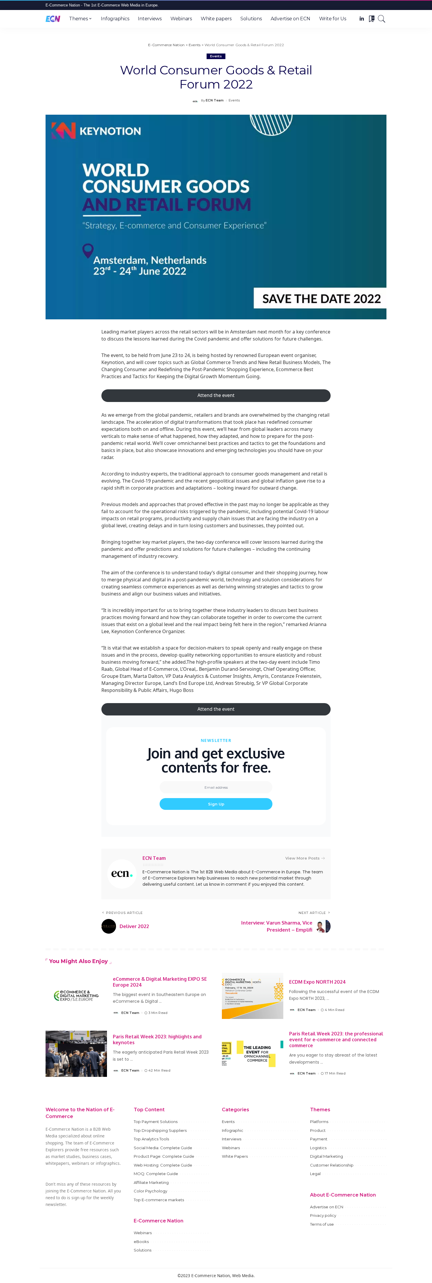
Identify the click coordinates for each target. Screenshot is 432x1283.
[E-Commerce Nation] (53, 19)
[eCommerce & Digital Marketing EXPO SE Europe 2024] (76, 996)
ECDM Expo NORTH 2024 (317, 982)
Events (216, 56)
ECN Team (215, 100)
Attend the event (216, 395)
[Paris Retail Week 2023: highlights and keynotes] (76, 1054)
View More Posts (302, 858)
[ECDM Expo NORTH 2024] (252, 996)
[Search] (381, 19)
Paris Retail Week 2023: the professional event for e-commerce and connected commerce (336, 1039)
